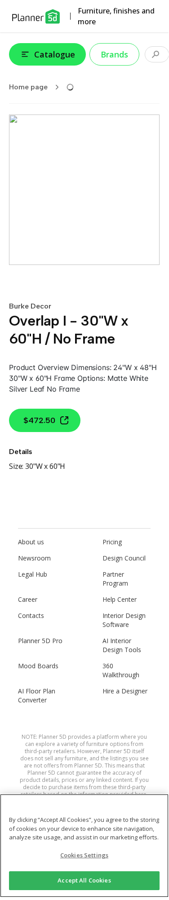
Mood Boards (38, 666)
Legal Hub (32, 574)
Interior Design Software (124, 620)
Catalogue (54, 54)
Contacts (31, 615)
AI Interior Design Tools (121, 645)
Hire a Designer (124, 691)
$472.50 (39, 420)
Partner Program (115, 578)
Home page (28, 87)
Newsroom (34, 558)
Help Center (119, 599)
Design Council (124, 558)
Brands (114, 54)
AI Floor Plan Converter (36, 695)
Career (27, 599)
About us (31, 542)
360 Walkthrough (120, 670)
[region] (84, 845)
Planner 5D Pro (40, 640)
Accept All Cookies (84, 880)
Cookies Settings (84, 855)
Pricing (112, 542)
